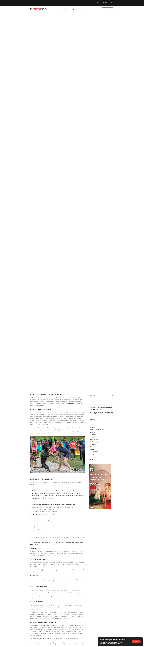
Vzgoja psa (93, 437)
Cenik (77, 9)
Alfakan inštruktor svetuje (97, 429)
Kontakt (83, 9)
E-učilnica (105, 2)
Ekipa (60, 9)
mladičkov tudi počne (50, 428)
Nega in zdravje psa (95, 425)
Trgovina (99, 2)
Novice (92, 454)
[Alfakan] (38, 9)
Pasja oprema (94, 444)
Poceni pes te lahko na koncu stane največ (100, 407)
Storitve (66, 9)
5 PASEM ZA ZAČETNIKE (95, 409)
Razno (91, 447)
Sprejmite (136, 641)
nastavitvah (117, 643)
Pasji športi (93, 434)
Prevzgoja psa (94, 439)
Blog (72, 9)
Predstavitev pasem (95, 442)
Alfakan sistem (94, 427)
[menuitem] (100, 3)
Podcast (111, 2)
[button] (112, 395)
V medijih (92, 432)
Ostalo (71, 202)
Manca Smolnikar (81, 202)
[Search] (101, 395)
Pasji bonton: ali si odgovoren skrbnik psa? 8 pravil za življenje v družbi (101, 413)
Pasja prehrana (94, 451)
